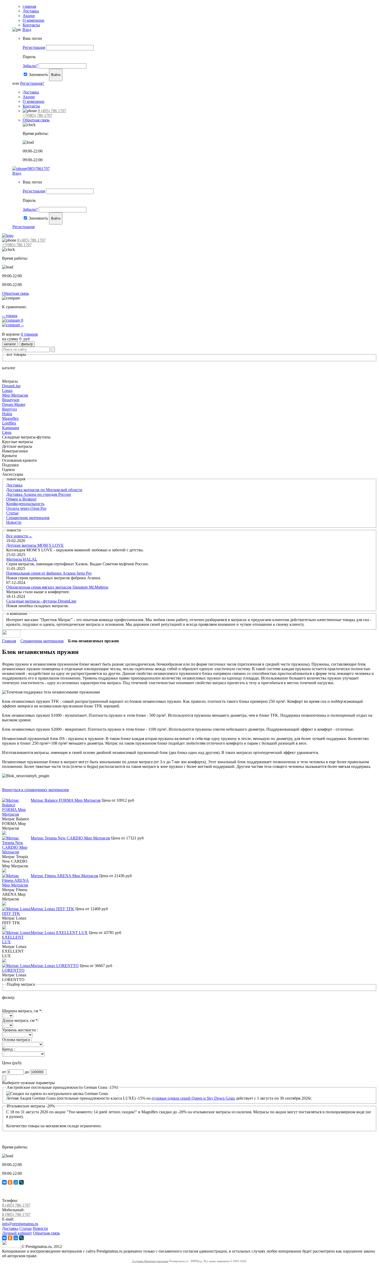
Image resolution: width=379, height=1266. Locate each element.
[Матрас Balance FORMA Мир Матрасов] (16, 814)
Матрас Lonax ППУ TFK (52, 909)
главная (29, 6)
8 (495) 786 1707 (52, 111)
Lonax (7, 390)
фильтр (27, 344)
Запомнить (38, 74)
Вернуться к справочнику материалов (35, 790)
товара (9, 315)
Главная (9, 641)
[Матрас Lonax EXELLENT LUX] (16, 942)
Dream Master (13, 404)
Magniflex (10, 418)
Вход (26, 29)
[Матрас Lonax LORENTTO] (16, 970)
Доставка (31, 11)
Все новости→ (19, 536)
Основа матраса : (17, 1039)
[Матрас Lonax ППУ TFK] (16, 913)
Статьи (12, 513)
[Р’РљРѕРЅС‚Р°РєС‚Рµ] (4, 1182)
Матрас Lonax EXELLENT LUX (59, 932)
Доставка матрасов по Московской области (44, 490)
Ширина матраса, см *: (22, 1011)
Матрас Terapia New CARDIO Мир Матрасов (70, 838)
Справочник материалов (28, 517)
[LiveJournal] (21, 1182)
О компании (33, 20)
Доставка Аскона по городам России (38, 494)
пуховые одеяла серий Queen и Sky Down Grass (193, 1098)
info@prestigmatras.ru (20, 1224)
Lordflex (9, 423)
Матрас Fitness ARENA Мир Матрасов (64, 876)
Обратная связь (36, 120)
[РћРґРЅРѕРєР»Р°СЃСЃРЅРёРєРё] (10, 1182)
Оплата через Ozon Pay (26, 508)
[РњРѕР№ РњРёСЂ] (15, 1182)
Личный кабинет (17, 1233)
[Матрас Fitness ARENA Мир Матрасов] (16, 885)
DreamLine (11, 386)
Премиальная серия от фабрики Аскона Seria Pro (49, 573)
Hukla (7, 414)
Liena (6, 432)
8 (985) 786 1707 (16, 1214)
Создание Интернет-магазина (150, 1261)
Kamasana (10, 428)
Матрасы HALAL (21, 559)
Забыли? (30, 66)
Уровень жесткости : (20, 1030)
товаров (29, 334)
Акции (29, 15)
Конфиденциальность (25, 503)
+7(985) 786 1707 (37, 115)
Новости (13, 522)
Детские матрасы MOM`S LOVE (35, 545)
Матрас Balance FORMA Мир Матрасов (66, 800)
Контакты (31, 25)
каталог (10, 344)
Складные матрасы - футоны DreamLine (41, 601)
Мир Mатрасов (15, 395)
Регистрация (34, 47)
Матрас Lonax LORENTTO (55, 965)
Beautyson (10, 400)
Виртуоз (9, 409)
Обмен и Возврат (21, 499)
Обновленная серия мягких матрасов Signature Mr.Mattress (57, 587)
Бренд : (8, 1049)
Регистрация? (32, 83)
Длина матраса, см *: (20, 1020)
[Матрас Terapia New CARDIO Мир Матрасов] (16, 852)
